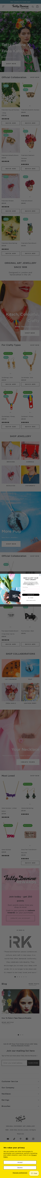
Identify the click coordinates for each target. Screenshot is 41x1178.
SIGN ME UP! (30, 594)
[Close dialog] (40, 575)
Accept (20, 1162)
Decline (20, 1167)
